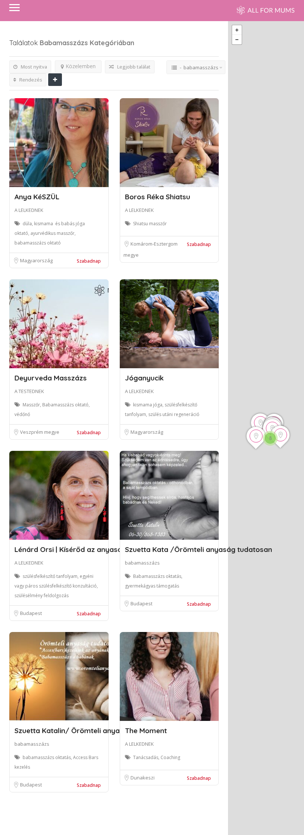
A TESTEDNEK (29, 391)
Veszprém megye (39, 432)
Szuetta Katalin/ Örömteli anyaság (73, 730)
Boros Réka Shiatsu (157, 196)
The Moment (146, 730)
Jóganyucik (144, 377)
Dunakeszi (142, 777)
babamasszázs (142, 562)
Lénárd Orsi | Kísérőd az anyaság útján (80, 549)
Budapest (31, 613)
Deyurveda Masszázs (50, 377)
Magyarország (36, 260)
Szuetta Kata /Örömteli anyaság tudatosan (198, 549)
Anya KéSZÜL (36, 196)
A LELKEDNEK (28, 210)
